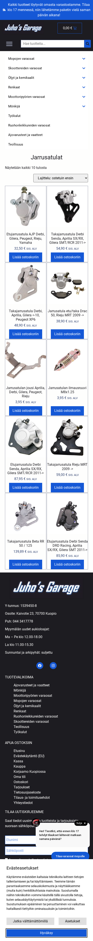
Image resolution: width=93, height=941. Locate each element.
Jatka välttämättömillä (30, 921)
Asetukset (72, 921)
